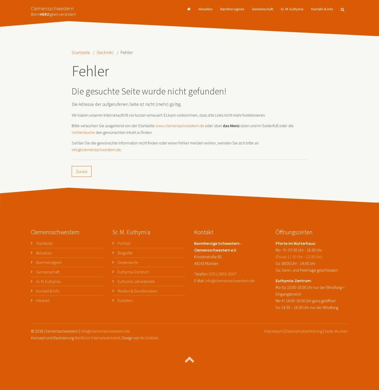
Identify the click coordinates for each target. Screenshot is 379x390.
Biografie (125, 252)
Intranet (42, 300)
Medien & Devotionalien (137, 290)
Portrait (124, 243)
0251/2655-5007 (222, 273)
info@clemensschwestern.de (96, 149)
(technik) (105, 52)
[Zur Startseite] (188, 9)
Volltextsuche (83, 132)
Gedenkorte (128, 262)
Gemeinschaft (262, 9)
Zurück (81, 171)
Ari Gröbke (149, 337)
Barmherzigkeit (232, 9)
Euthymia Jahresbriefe (136, 281)
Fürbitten (125, 300)
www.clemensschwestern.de (179, 125)
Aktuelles (205, 9)
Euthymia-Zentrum (133, 271)
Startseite (81, 52)
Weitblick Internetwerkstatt (97, 337)
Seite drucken (336, 331)
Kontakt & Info (322, 9)
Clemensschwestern (53, 9)
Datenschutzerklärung (303, 331)
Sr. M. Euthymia (292, 9)
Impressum (273, 331)
